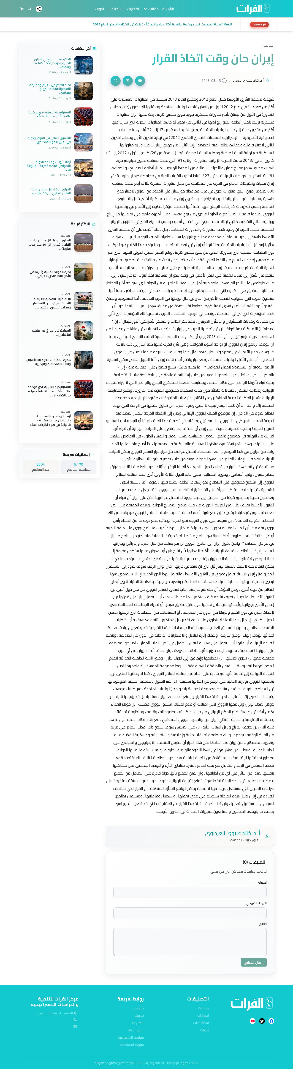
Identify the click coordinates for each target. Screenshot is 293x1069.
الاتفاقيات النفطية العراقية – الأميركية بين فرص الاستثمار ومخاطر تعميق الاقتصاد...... (51, 303)
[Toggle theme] (22, 9)
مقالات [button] (153, 8)
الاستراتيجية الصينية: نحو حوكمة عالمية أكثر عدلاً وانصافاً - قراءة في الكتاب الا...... (49, 391)
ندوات (99, 8)
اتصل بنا (138, 1022)
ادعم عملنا (136, 1030)
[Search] (30, 9)
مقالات (203, 1008)
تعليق (263, 923)
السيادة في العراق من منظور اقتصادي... (51, 332)
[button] (128, 24)
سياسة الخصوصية (131, 1037)
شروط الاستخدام (131, 1044)
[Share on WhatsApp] (116, 81)
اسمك (262, 882)
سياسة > (266, 45)
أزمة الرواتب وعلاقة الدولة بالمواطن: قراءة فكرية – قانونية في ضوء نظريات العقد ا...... (50, 422)
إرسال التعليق (254, 962)
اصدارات (133, 8)
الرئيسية (168, 8)
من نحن (138, 1008)
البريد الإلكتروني (256, 903)
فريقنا (139, 1015)
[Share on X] (128, 81)
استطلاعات (116, 8)
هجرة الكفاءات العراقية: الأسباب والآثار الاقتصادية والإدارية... (48, 362)
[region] (146, 24)
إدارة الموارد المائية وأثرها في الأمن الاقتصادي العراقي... (50, 274)
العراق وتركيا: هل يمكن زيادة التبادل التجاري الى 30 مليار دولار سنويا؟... (49, 244)
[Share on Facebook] (140, 81)
